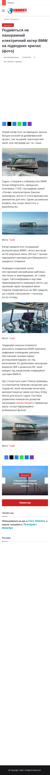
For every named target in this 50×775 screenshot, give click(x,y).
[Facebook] (4, 124)
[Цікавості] (17, 10)
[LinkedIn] (14, 124)
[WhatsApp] (19, 124)
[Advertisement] (25, 92)
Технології (14, 19)
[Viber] (30, 124)
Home (6, 19)
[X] (9, 124)
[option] (25, 480)
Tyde (12, 239)
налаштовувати (25, 402)
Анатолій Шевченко (11, 57)
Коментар (25, 502)
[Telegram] (25, 124)
